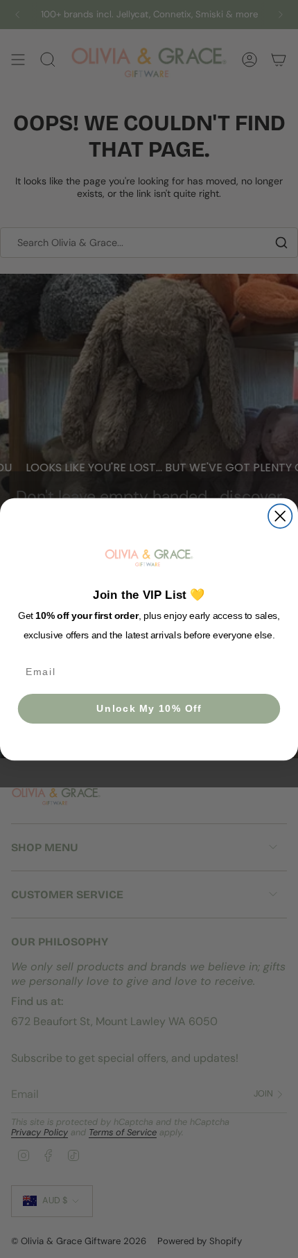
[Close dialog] (280, 515)
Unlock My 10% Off (148, 708)
